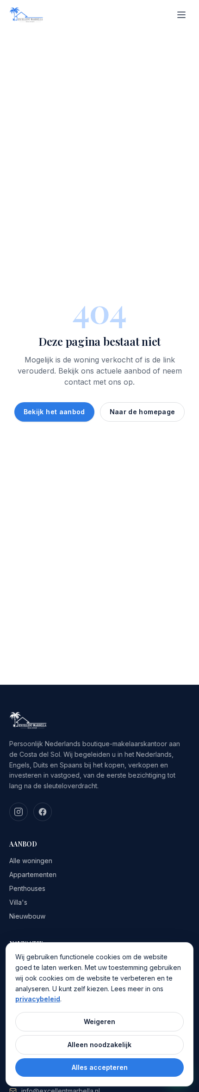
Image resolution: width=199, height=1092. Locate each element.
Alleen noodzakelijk (99, 1045)
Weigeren (99, 1021)
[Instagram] (18, 812)
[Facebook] (42, 812)
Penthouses (27, 888)
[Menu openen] (181, 15)
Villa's (18, 902)
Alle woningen (30, 861)
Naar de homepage (142, 412)
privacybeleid (37, 999)
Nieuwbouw (27, 916)
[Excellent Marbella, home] (26, 14)
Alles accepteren (100, 1067)
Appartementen (32, 874)
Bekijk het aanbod (54, 412)
